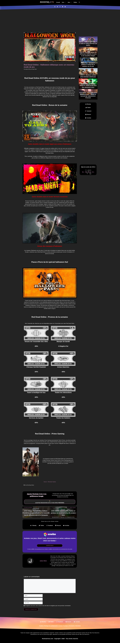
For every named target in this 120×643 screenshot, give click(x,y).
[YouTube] (65, 7)
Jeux (69, 2)
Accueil (58, 2)
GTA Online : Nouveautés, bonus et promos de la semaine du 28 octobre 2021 (63, 513)
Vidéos (75, 2)
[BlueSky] (55, 7)
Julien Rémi (43, 561)
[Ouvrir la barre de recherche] (79, 2)
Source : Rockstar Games (50, 481)
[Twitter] (57, 7)
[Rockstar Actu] (47, 2)
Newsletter (78, 625)
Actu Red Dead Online (29, 485)
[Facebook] (60, 7)
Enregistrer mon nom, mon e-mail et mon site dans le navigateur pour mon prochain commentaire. (48, 605)
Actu (63, 2)
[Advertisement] (60, 19)
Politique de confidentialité (51, 625)
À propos (65, 625)
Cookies (41, 625)
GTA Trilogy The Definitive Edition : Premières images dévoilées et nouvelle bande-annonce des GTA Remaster (36, 513)
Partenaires (72, 625)
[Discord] (62, 7)
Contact (60, 625)
